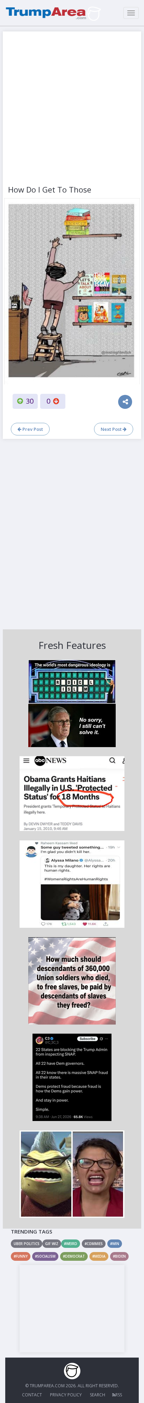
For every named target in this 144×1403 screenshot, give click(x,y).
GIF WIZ (51, 1243)
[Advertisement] (72, 109)
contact (32, 1395)
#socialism (45, 1256)
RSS (118, 1395)
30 (30, 401)
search (97, 1395)
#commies (94, 1243)
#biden (119, 1256)
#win (114, 1243)
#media (99, 1256)
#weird (70, 1243)
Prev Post (32, 429)
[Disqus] (72, 533)
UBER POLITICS (26, 1243)
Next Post (112, 429)
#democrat (74, 1256)
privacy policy (66, 1395)
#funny (21, 1256)
